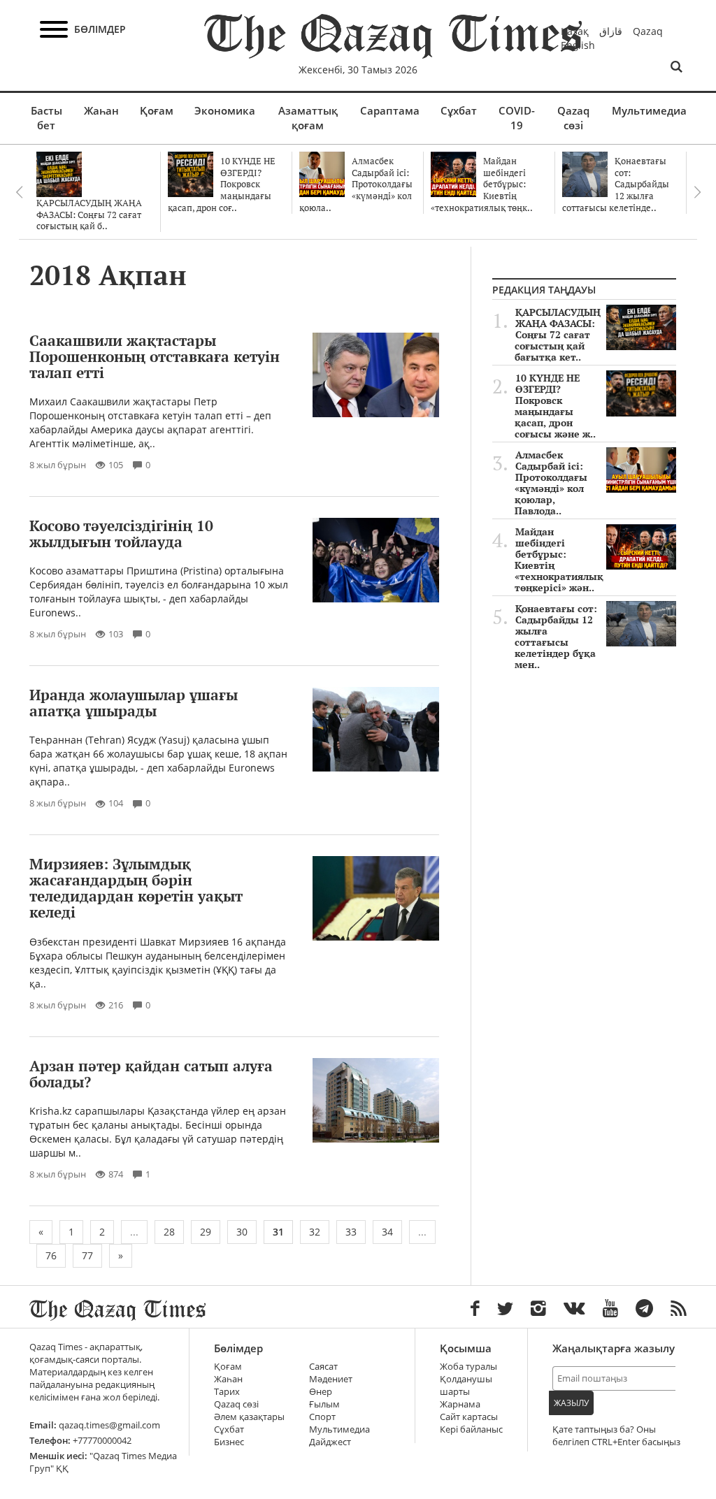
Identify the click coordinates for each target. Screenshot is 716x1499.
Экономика (224, 110)
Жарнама (460, 1404)
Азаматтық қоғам (308, 117)
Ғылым (324, 1404)
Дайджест (330, 1442)
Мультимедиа (649, 110)
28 (169, 1231)
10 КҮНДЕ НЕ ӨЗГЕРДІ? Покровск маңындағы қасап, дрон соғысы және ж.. (555, 406)
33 (351, 1231)
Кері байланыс (471, 1429)
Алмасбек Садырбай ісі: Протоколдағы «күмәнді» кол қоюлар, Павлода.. (551, 482)
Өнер (320, 1392)
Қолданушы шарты (466, 1385)
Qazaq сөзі (573, 117)
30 (242, 1231)
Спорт (322, 1417)
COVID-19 (517, 117)
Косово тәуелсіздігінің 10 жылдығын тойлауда (121, 533)
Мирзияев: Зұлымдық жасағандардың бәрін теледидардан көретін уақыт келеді (136, 888)
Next (697, 192)
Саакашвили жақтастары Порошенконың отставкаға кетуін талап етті (154, 356)
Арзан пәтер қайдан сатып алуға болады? (151, 1074)
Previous (19, 192)
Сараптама (390, 110)
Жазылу (571, 1403)
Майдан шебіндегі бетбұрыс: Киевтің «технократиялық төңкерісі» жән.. (559, 559)
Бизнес (229, 1442)
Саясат (323, 1367)
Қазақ (575, 31)
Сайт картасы (469, 1417)
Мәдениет (330, 1379)
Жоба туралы (468, 1367)
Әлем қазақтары (249, 1417)
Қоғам (156, 110)
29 (205, 1231)
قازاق (610, 31)
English (578, 45)
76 (51, 1255)
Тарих (227, 1392)
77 (87, 1255)
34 (387, 1231)
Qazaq (648, 31)
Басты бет (46, 117)
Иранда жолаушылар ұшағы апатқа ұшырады (133, 702)
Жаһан (101, 110)
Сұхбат (459, 110)
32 (314, 1231)
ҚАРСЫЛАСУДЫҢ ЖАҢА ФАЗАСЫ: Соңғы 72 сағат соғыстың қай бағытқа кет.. (558, 335)
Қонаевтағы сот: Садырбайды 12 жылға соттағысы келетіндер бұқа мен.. (556, 636)
